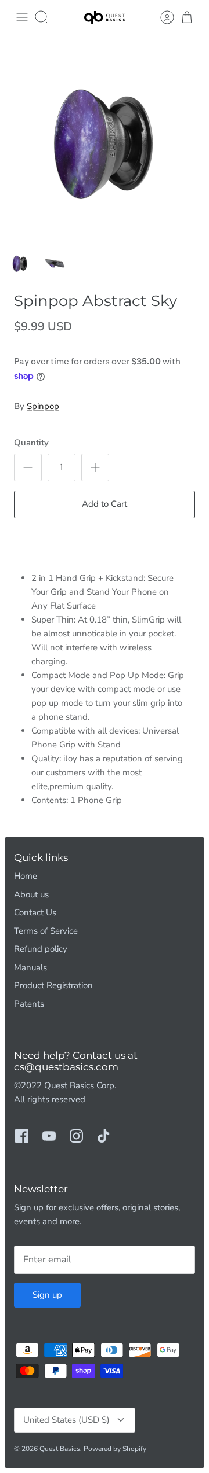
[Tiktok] (103, 1136)
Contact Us (35, 912)
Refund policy (40, 949)
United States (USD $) (66, 1420)
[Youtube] (49, 1136)
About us (31, 894)
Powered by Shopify (115, 1448)
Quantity (31, 442)
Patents (29, 1004)
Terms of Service (46, 931)
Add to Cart (104, 504)
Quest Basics (59, 1448)
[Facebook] (21, 1136)
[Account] (161, 17)
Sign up (47, 1295)
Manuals (30, 967)
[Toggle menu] (22, 17)
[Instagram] (76, 1136)
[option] (104, 139)
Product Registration (53, 985)
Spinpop (43, 406)
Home (25, 876)
